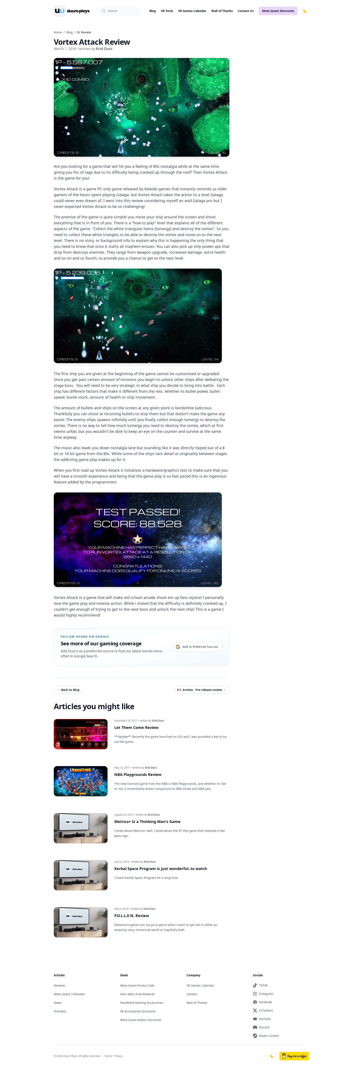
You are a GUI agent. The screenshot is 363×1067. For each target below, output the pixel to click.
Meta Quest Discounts (278, 11)
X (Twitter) (266, 1010)
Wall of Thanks (222, 11)
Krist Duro (158, 720)
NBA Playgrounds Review (137, 774)
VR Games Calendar (192, 11)
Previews (60, 1011)
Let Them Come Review (136, 727)
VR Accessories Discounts (138, 1011)
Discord (264, 1027)
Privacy (118, 1056)
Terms (108, 1056)
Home (58, 32)
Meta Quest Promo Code (137, 985)
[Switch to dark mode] (305, 11)
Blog (152, 11)
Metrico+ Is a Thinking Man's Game (147, 821)
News (58, 1003)
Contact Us (246, 11)
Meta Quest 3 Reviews (69, 994)
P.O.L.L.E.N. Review (131, 915)
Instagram (266, 994)
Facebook (265, 1002)
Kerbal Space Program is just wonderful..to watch (160, 868)
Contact (192, 994)
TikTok (263, 985)
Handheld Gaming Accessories (141, 1003)
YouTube (265, 1019)
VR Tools (167, 11)
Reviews (59, 985)
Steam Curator (269, 1036)
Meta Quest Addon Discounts (140, 1020)
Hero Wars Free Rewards (137, 994)
